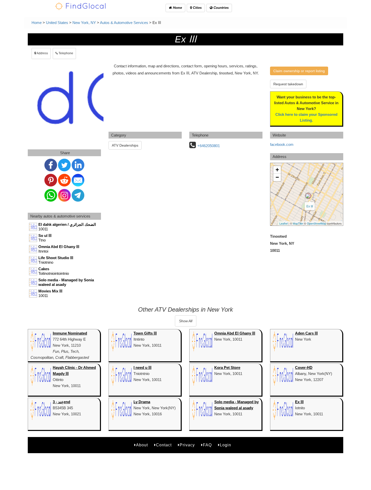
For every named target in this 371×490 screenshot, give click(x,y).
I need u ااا (142, 367)
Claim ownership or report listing (299, 71)
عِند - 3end (61, 402)
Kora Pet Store (227, 367)
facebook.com (282, 144)
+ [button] (277, 170)
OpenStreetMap (316, 223)
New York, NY (84, 22)
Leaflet (283, 223)
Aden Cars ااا (306, 333)
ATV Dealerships (125, 145)
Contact (164, 445)
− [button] (277, 177)
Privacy (187, 445)
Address (42, 53)
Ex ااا (309, 206)
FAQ (207, 445)
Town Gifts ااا (145, 333)
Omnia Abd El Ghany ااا (234, 333)
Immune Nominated (70, 333)
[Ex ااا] (308, 196)
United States (57, 22)
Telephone (65, 53)
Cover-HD (303, 367)
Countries (221, 8)
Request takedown (288, 84)
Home (177, 8)
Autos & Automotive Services (124, 22)
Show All (185, 321)
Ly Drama (142, 402)
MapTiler (298, 223)
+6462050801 (208, 146)
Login (225, 445)
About (142, 445)
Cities (197, 8)
